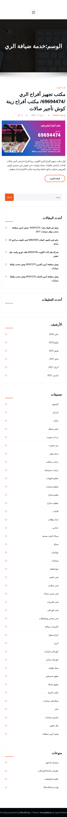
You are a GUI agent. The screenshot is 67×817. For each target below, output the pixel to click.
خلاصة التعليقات (51, 778)
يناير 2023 (53, 334)
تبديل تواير (53, 453)
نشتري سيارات (51, 717)
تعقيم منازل (53, 494)
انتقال (9, 197)
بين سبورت (53, 445)
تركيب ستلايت (52, 461)
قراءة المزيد (55, 178)
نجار (56, 708)
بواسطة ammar (59, 115)
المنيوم (55, 404)
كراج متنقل (53, 634)
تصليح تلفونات (52, 478)
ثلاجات (55, 511)
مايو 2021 (53, 358)
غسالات (54, 560)
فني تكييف (53, 577)
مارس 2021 (52, 375)
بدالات (55, 420)
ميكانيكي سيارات (50, 700)
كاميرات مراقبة (51, 626)
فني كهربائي (52, 610)
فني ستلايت (53, 585)
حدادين (55, 527)
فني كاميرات (52, 601)
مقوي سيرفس (52, 676)
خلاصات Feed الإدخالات (48, 770)
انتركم (55, 412)
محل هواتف (53, 667)
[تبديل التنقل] (33, 12)
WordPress (25, 812)
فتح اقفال (54, 568)
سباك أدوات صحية (50, 536)
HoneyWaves (46, 812)
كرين (56, 643)
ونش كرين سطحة (50, 733)
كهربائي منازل (52, 659)
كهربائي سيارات (51, 651)
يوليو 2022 (53, 342)
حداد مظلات (53, 519)
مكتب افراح (61, 87)
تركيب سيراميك (51, 470)
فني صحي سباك (51, 593)
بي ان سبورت (52, 437)
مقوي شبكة (53, 684)
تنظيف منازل (52, 503)
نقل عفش (54, 725)
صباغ (56, 544)
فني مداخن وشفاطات (48, 618)
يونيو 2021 (53, 350)
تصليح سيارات (52, 486)
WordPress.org (51, 787)
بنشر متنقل (53, 428)
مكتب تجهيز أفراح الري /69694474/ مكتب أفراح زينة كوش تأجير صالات (35, 101)
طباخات (54, 552)
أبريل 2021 (53, 367)
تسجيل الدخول (51, 762)
